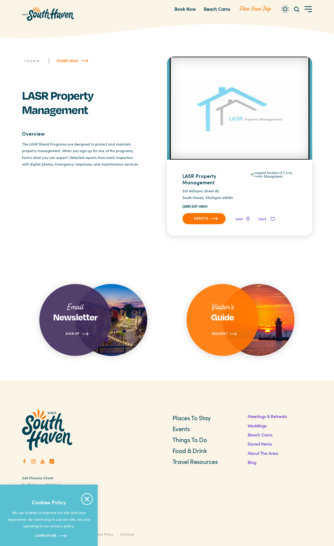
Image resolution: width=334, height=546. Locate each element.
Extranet (128, 534)
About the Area (263, 453)
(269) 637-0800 (194, 206)
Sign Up (72, 333)
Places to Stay (191, 418)
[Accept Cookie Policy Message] (87, 499)
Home (33, 60)
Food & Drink (189, 450)
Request (219, 333)
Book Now (185, 9)
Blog (252, 462)
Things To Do (189, 439)
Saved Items (260, 444)
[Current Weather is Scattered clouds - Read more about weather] (285, 9)
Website (201, 218)
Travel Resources (195, 461)
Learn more (46, 535)
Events (181, 429)
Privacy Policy (102, 534)
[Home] (48, 14)
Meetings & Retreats (267, 416)
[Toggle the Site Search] (297, 9)
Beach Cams (217, 9)
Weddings (257, 425)
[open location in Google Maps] (274, 174)
